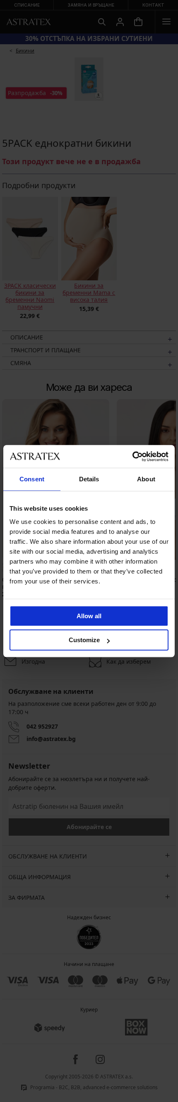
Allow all (89, 615)
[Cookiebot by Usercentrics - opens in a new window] (132, 456)
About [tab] (146, 479)
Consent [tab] (31, 479)
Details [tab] (89, 479)
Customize (84, 639)
